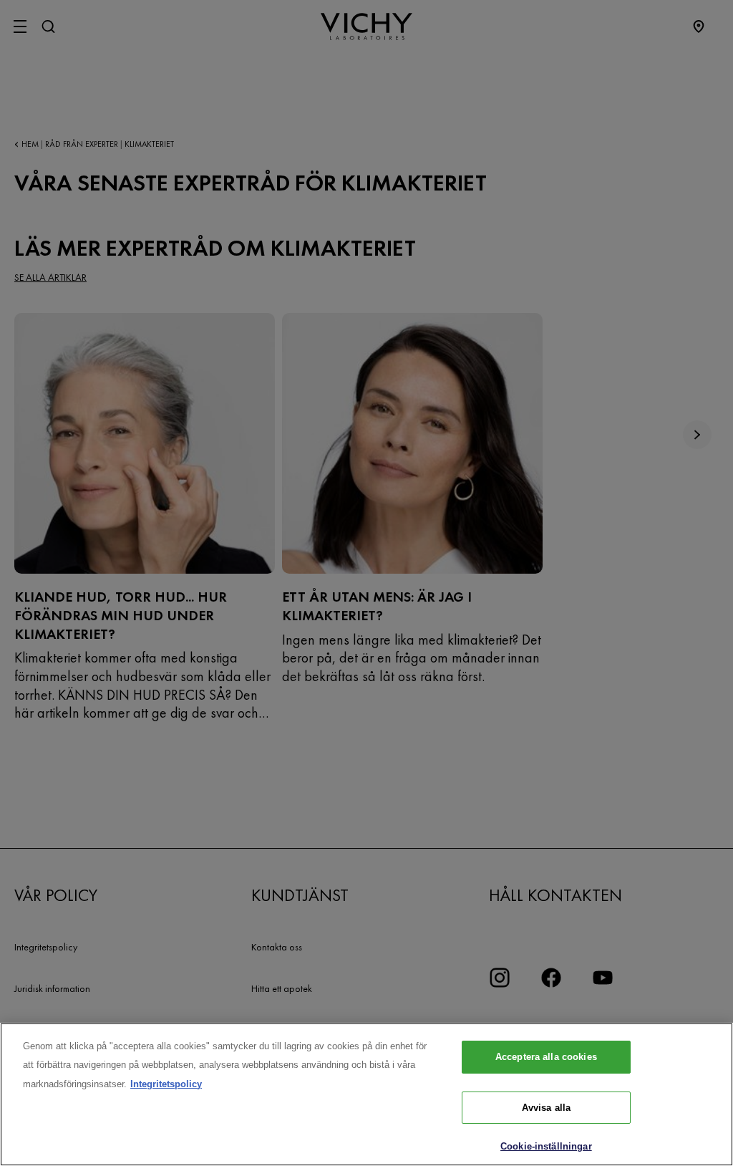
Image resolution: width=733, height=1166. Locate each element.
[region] (366, 1094)
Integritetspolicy (166, 1084)
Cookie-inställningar (546, 1146)
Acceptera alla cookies (546, 1056)
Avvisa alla (546, 1107)
